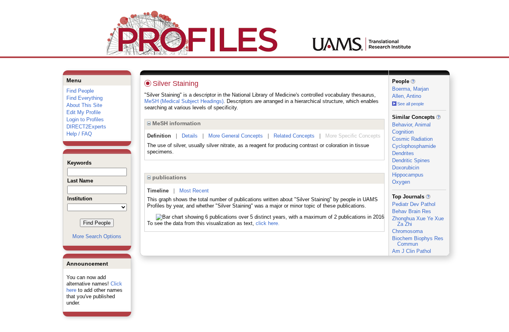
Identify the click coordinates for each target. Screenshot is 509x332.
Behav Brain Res (411, 211)
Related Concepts (294, 136)
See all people (410, 103)
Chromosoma (407, 231)
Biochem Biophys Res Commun (417, 241)
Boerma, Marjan (410, 89)
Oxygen (401, 182)
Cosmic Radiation (412, 139)
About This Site (84, 105)
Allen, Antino (406, 96)
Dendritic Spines (411, 160)
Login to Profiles (85, 119)
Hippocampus (408, 175)
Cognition (403, 132)
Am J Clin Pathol (411, 251)
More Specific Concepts (353, 136)
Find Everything (84, 98)
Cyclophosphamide (414, 146)
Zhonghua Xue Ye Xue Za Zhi (418, 221)
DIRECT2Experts (86, 127)
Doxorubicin (405, 168)
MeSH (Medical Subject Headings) (183, 101)
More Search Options (96, 236)
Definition (159, 136)
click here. (268, 223)
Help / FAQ (79, 134)
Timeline (158, 191)
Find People (80, 91)
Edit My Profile (83, 112)
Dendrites (403, 153)
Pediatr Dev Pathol (413, 204)
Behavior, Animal (411, 125)
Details (190, 136)
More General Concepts (235, 136)
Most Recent (194, 191)
